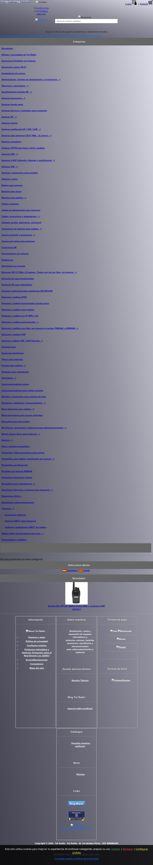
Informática (6, 36)
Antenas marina (9, 123)
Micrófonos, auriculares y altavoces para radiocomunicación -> (33, 428)
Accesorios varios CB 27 (13, 67)
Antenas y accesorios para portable (19, 173)
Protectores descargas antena (16, 477)
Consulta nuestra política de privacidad (77, 858)
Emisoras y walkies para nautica (17, 309)
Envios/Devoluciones (37, 660)
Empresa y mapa (36, 637)
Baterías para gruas (11, 191)
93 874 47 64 (43, 8)
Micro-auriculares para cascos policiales (22, 415)
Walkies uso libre (45, 36)
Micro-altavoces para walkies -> (17, 409)
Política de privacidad (37, 641)
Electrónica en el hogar (13, 266)
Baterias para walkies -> (13, 198)
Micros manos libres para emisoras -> (20, 434)
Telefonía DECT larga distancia (20, 521)
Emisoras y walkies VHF (13, 334)
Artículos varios (9, 179)
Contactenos (36, 664)
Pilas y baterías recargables (15, 446)
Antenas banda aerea (12, 104)
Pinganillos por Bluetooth (14, 465)
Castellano (72, 570)
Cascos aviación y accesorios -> (18, 235)
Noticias (80, 774)
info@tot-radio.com (42, 12)
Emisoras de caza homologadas (17, 278)
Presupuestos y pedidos (13, 539)
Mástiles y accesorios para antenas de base (23, 396)
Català (86, 570)
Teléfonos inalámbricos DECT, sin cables (25, 527)
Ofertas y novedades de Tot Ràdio (18, 55)
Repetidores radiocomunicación (17, 502)
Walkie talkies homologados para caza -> (22, 533)
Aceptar (115, 849)
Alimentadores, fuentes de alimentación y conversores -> (30, 79)
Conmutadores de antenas (15, 253)
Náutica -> (6, 440)
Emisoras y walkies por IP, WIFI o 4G (19, 316)
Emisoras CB (63, 36)
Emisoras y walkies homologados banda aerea (25, 303)
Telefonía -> (7, 508)
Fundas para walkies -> (13, 365)
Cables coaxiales (10, 204)
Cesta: (144, 4)
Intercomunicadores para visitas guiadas (22, 390)
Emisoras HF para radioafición (16, 285)
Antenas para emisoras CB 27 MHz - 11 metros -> (26, 135)
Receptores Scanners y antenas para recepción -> (27, 490)
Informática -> (8, 378)
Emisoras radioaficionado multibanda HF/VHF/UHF (27, 291)
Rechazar (128, 849)
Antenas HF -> (9, 117)
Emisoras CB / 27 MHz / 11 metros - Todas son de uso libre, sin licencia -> (39, 272)
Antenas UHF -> (9, 154)
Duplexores (7, 260)
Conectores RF (9, 247)
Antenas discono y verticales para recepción (24, 110)
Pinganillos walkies (24, 36)
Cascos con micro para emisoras (18, 241)
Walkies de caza (92, 36)
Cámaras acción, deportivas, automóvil (21, 222)
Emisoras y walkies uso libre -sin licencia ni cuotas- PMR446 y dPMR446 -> (39, 328)
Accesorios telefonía (15, 515)
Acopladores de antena (13, 73)
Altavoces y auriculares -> (15, 86)
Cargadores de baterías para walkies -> (21, 229)
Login (128, 4)
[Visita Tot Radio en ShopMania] (76, 803)
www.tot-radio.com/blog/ (80, 708)
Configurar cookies (36, 645)
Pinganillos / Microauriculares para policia (22, 452)
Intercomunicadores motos (15, 384)
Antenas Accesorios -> (13, 98)
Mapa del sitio (37, 668)
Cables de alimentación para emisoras (20, 210)
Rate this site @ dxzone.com (76, 828)
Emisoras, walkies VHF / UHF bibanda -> (22, 341)
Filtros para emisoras (12, 359)
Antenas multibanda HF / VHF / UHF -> (21, 129)
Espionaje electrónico (12, 353)
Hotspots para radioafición (15, 372)
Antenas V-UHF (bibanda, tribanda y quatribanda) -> (28, 160)
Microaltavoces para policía (15, 421)
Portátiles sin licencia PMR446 (16, 471)
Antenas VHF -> (9, 166)
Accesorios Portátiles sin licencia (18, 61)
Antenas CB (76, 36)
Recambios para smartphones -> (18, 484)
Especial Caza (8, 347)
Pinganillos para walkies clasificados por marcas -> (27, 459)
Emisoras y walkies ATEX (14, 297)
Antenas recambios (11, 141)
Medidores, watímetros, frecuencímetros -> (23, 403)
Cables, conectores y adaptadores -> (20, 216)
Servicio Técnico (80, 680)
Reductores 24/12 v (11, 496)
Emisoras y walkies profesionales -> (20, 322)
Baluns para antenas (12, 185)
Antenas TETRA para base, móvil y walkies (23, 148)
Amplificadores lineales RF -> (16, 92)
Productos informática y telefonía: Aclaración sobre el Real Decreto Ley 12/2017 (37, 652)
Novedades (7, 48)
